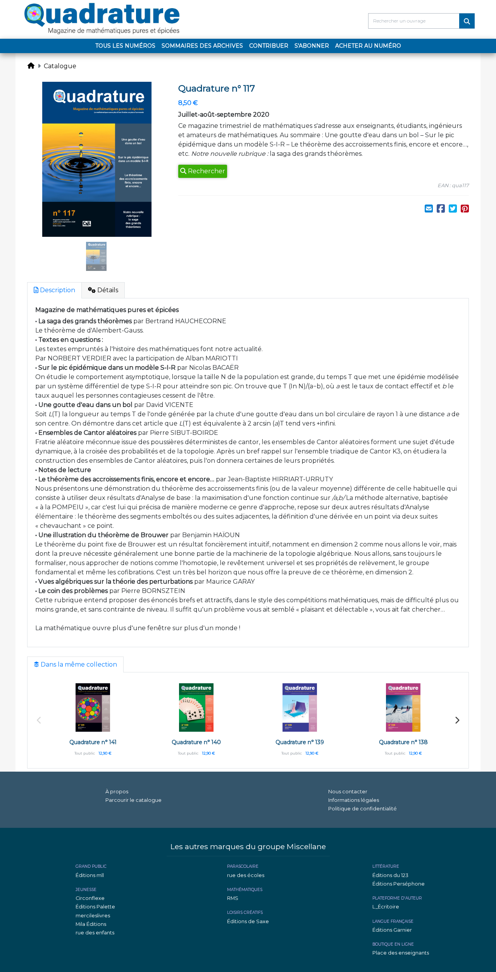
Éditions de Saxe (248, 921)
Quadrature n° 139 (300, 742)
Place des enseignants (400, 953)
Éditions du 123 (390, 875)
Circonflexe (90, 898)
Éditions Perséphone (398, 884)
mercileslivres (93, 916)
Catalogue (60, 66)
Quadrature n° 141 (93, 742)
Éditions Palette (95, 907)
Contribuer (268, 45)
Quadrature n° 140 (196, 742)
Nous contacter (347, 791)
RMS (232, 898)
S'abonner (311, 45)
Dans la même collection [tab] (78, 664)
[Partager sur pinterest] (465, 209)
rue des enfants (95, 933)
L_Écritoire (385, 907)
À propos (116, 791)
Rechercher (205, 171)
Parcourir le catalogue (133, 800)
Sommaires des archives (202, 45)
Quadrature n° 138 (403, 742)
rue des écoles (245, 875)
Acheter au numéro (368, 45)
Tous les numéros (125, 45)
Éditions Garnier (392, 930)
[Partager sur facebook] (441, 209)
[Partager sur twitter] (453, 209)
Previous (39, 720)
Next (457, 720)
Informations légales (353, 800)
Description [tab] (56, 290)
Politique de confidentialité (362, 809)
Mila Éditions (91, 924)
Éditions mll (90, 875)
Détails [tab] (107, 290)
